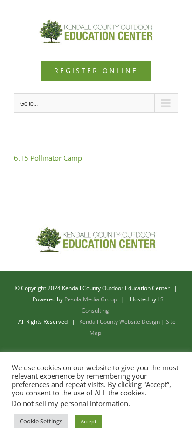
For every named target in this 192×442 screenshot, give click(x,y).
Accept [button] (88, 421)
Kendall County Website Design (119, 322)
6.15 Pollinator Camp (48, 158)
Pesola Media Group (90, 299)
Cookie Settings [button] (41, 421)
